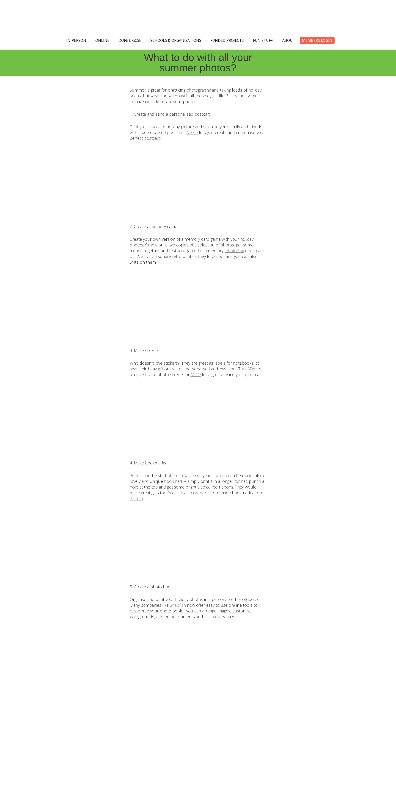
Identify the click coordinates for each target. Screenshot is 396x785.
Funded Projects (227, 40)
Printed (136, 498)
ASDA (250, 369)
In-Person (76, 40)
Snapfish (178, 605)
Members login (317, 40)
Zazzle (192, 132)
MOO (196, 374)
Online (102, 40)
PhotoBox (234, 250)
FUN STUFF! (263, 40)
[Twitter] (167, 724)
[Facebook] (187, 724)
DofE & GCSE (129, 40)
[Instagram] (208, 724)
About (288, 40)
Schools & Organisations (175, 40)
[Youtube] (228, 724)
